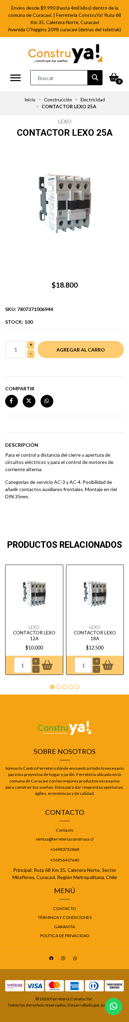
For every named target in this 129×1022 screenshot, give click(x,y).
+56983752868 (64, 849)
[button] (52, 687)
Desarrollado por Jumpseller (94, 1005)
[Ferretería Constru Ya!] (65, 53)
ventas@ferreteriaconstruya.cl (65, 839)
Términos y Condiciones (65, 917)
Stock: (19, 322)
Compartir (19, 388)
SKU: (29, 309)
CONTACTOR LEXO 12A (34, 635)
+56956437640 (64, 860)
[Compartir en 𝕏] (29, 401)
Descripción (21, 445)
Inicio (29, 99)
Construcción (58, 99)
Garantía (64, 926)
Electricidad (92, 99)
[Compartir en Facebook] (11, 401)
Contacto (64, 830)
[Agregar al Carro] (47, 665)
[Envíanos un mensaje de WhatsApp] (113, 1006)
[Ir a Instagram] (64, 959)
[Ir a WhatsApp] (76, 959)
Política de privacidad (64, 935)
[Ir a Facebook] (52, 959)
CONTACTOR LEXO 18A (95, 635)
